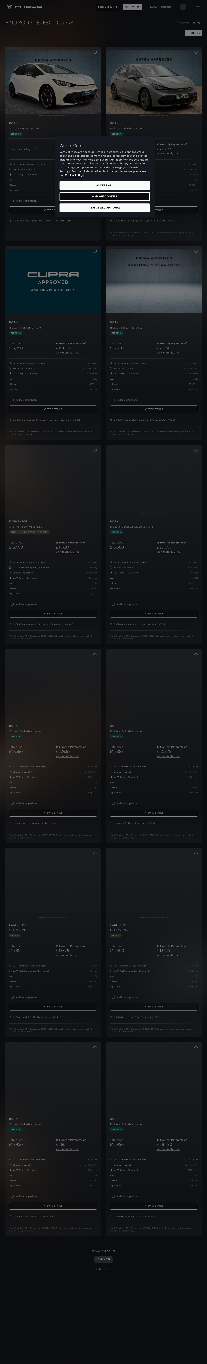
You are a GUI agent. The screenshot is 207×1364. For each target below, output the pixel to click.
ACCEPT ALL (104, 185)
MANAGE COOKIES (104, 196)
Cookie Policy (74, 175)
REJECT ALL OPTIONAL (104, 207)
